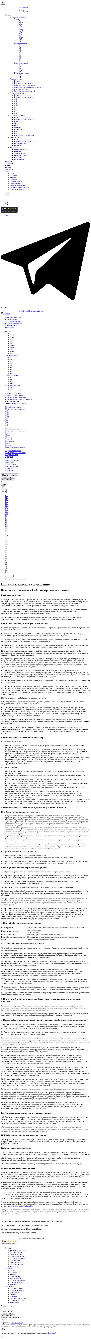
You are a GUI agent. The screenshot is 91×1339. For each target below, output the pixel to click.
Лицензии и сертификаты (19, 187)
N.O (20, 27)
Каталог (8, 15)
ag (6, 538)
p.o (6, 496)
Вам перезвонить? (8, 479)
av (6, 550)
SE (20, 57)
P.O (20, 21)
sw (6, 534)
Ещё (7, 171)
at (6, 548)
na (6, 556)
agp (6, 544)
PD (20, 49)
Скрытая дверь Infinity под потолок (27, 87)
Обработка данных (17, 1300)
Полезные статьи (16, 1288)
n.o (6, 502)
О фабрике (9, 161)
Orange (16, 19)
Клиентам (9, 1268)
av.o (6, 510)
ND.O (21, 29)
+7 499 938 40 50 (7, 477)
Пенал (16, 121)
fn (6, 570)
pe (6, 524)
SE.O (21, 39)
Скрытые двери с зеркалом (24, 85)
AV (15, 111)
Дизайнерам (10, 163)
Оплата (12, 173)
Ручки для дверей (21, 149)
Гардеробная (19, 159)
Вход (3, 1329)
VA (20, 75)
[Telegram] (6, 204)
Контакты (9, 169)
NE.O (21, 31)
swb (6, 536)
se (6, 530)
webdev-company (17, 1323)
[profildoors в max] (5, 1321)
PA (20, 47)
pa (6, 520)
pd (6, 522)
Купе (16, 131)
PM (20, 53)
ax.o (6, 512)
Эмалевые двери (20, 43)
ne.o (6, 506)
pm (6, 526)
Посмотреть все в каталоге (24, 83)
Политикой (51, 1333)
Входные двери (15, 137)
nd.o (6, 504)
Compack (17, 127)
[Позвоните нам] (2, 1309)
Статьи (8, 165)
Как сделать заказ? (17, 1278)
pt (6, 564)
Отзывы (8, 167)
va (6, 566)
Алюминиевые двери (18, 93)
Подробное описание (22, 81)
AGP (16, 105)
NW (20, 71)
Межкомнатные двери (18, 17)
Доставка (13, 175)
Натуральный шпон (21, 73)
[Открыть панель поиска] (3, 487)
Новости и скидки (17, 189)
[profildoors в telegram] (2, 1321)
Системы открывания (18, 115)
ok (2, 1337)
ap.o (6, 508)
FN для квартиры (20, 143)
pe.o (6, 500)
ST (20, 59)
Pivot (16, 125)
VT (20, 77)
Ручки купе (18, 151)
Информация (10, 1286)
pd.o (6, 498)
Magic (16, 123)
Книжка (17, 133)
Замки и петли (19, 153)
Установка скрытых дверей (24, 91)
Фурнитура (14, 147)
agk (6, 540)
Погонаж (17, 157)
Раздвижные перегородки (24, 135)
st (5, 532)
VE (20, 41)
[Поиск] (7, 194)
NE (20, 69)
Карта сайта (14, 1302)
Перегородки (15, 1260)
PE (20, 51)
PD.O (21, 23)
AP (15, 107)
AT (15, 109)
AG (15, 99)
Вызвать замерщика (17, 185)
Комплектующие (20, 155)
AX (15, 113)
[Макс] (6, 201)
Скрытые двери (16, 79)
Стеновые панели (21, 89)
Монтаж (13, 177)
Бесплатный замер (10, 475)
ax (6, 552)
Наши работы (15, 183)
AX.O (21, 37)
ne (6, 558)
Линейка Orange (16, 1252)
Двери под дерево (21, 63)
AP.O (21, 33)
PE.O (21, 25)
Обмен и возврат (16, 181)
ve (6, 516)
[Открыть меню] (3, 3)
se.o (6, 514)
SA (20, 55)
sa (6, 528)
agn (6, 542)
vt (6, 568)
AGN (16, 103)
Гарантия (13, 179)
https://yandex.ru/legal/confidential (20, 1206)
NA (20, 67)
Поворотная (18, 129)
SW (20, 61)
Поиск (4, 484)
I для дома (18, 145)
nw (6, 560)
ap (6, 546)
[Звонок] (6, 198)
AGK (16, 101)
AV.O (21, 35)
